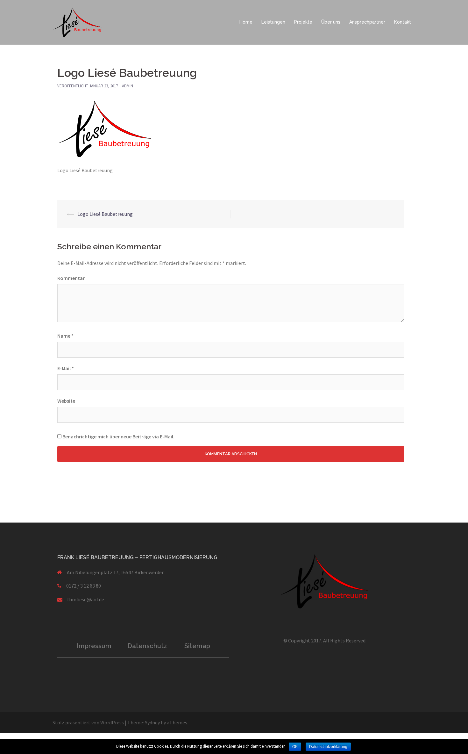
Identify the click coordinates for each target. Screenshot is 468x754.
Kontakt (402, 22)
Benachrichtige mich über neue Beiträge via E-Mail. (118, 436)
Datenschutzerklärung (328, 746)
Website (66, 401)
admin (127, 86)
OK (295, 746)
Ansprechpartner (367, 22)
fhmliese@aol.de (85, 599)
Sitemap (197, 646)
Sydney (152, 722)
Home (245, 22)
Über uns (330, 22)
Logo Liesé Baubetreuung (105, 214)
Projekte (303, 22)
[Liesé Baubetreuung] (78, 21)
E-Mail (65, 368)
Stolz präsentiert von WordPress (88, 722)
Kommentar (71, 278)
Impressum (94, 646)
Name (65, 336)
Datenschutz (147, 646)
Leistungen (273, 22)
